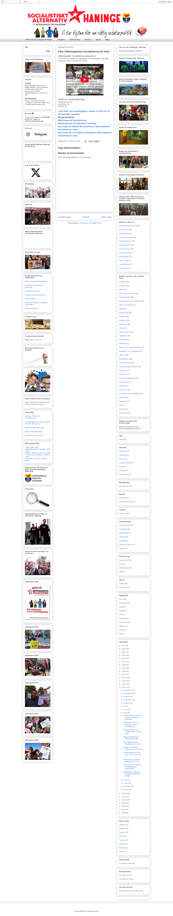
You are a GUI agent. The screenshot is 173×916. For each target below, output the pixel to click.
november (128, 693)
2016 (124, 678)
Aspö (121, 607)
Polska (121, 836)
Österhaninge (124, 568)
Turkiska (122, 840)
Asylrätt (122, 286)
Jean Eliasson (124, 264)
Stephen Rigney (125, 241)
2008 (124, 806)
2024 (124, 652)
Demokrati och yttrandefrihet (129, 393)
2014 (124, 684)
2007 (124, 809)
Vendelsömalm (124, 463)
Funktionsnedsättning (127, 378)
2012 (124, 793)
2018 (124, 671)
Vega (121, 439)
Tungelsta (122, 529)
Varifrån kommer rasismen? (35, 295)
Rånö (121, 630)
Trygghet (61, 39)
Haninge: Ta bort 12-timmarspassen (32, 417)
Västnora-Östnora (125, 544)
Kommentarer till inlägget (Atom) (91, 223)
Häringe (122, 548)
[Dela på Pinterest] (98, 141)
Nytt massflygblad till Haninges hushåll (130, 738)
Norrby (121, 459)
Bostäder (122, 320)
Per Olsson (123, 229)
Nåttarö (122, 626)
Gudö (121, 466)
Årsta (121, 564)
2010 (124, 800)
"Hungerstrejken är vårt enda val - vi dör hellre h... (132, 754)
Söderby (122, 455)
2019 (124, 668)
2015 (124, 681)
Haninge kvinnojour (126, 879)
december (128, 690)
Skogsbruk (123, 401)
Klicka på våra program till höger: (39, 39)
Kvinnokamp (123, 313)
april (125, 780)
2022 (124, 658)
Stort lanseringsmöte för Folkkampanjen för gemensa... (132, 717)
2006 (124, 813)
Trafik (121, 328)
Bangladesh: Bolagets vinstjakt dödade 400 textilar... (131, 774)
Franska (122, 844)
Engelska (122, 832)
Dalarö (121, 583)
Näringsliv (122, 370)
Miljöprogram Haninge (33, 340)
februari (127, 786)
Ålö (120, 634)
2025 (124, 649)
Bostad (88, 39)
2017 (124, 674)
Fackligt (122, 282)
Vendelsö (122, 451)
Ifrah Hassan (124, 257)
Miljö (107, 39)
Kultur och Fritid (125, 305)
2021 (124, 662)
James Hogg (124, 260)
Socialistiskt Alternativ (127, 863)
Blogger (95, 911)
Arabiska (122, 828)
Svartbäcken (123, 474)
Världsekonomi (124, 363)
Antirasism (123, 324)
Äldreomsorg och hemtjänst (129, 301)
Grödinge (122, 541)
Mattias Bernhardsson (127, 226)
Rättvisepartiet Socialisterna (72, 120)
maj (125, 712)
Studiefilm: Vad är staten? (34, 435)
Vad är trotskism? (31, 308)
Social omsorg (124, 332)
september (128, 700)
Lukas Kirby (123, 268)
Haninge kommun (125, 875)
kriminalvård (123, 382)
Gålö (121, 572)
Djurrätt (122, 386)
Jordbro (122, 513)
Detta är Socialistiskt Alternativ (36, 281)
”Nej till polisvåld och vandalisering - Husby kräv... (132, 732)
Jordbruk (122, 374)
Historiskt (122, 397)
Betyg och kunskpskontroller (129, 347)
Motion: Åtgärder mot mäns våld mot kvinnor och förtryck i (37, 455)
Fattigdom (123, 336)
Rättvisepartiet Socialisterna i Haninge (77, 123)
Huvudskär (123, 603)
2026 (124, 645)
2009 (124, 803)
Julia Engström (124, 245)
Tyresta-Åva (123, 560)
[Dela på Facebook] (96, 141)
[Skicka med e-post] (89, 141)
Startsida (86, 217)
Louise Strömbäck (126, 237)
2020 (124, 665)
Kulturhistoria (124, 359)
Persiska (122, 848)
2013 (124, 687)
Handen (122, 498)
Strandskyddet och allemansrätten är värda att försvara (37, 423)
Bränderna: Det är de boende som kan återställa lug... (131, 724)
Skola (98, 39)
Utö (120, 614)
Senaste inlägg (64, 217)
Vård (121, 309)
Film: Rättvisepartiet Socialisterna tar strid (132, 743)
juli (125, 706)
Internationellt (124, 297)
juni (125, 709)
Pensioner (123, 390)
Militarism (122, 343)
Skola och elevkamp (126, 293)
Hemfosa (122, 537)
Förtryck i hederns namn (128, 367)
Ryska (121, 851)
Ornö (121, 599)
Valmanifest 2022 (32, 447)
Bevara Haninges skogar (34, 431)
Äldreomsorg (75, 39)
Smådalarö (123, 587)
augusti (127, 703)
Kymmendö (123, 622)
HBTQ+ (122, 355)
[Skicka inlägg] (85, 141)
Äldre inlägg (106, 217)
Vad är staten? (30, 299)
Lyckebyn (122, 470)
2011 (124, 797)
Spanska (122, 824)
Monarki (122, 409)
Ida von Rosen (124, 249)
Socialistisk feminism (32, 291)
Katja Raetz (123, 233)
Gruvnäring (123, 413)
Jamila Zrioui (124, 253)
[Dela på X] (94, 141)
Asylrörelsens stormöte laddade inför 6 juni (131, 760)
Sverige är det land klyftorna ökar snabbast (132, 748)
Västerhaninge (124, 525)
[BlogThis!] (92, 141)
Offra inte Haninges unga (34, 428)
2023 (124, 655)
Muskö (121, 611)
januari (126, 789)
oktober (127, 696)
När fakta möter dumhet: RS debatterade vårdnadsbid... (132, 767)
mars (126, 783)
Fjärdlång (122, 618)
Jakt (120, 405)
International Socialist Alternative (131, 891)
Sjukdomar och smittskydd (129, 351)
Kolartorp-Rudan (125, 502)
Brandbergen (124, 486)
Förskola (122, 316)
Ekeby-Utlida (124, 533)
